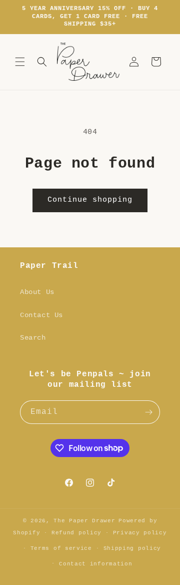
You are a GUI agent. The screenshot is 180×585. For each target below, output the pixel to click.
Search (33, 338)
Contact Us (41, 315)
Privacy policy (140, 533)
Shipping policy (133, 548)
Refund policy (77, 533)
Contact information (95, 564)
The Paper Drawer (84, 521)
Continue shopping (90, 200)
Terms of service (61, 548)
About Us (37, 292)
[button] (20, 62)
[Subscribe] (149, 412)
